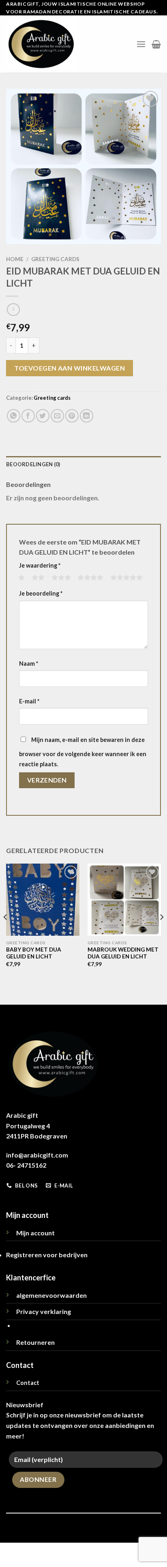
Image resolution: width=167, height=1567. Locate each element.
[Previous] (6, 933)
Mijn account (35, 1233)
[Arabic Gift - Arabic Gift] (40, 44)
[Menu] (141, 44)
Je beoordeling (40, 593)
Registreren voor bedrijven (47, 1254)
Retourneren (35, 1342)
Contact (27, 1382)
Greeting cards (55, 259)
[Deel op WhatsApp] (13, 415)
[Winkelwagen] (156, 44)
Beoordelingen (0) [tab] (33, 464)
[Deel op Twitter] (42, 415)
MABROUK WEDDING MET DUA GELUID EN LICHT (123, 953)
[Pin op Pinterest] (72, 415)
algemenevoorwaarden (51, 1295)
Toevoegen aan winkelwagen (69, 368)
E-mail (29, 701)
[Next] (161, 933)
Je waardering (39, 565)
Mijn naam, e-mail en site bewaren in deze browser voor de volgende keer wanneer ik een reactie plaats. (82, 752)
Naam (28, 663)
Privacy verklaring (43, 1311)
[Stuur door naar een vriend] (57, 415)
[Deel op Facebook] (28, 415)
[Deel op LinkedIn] (86, 415)
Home (15, 259)
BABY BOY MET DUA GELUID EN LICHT (33, 953)
